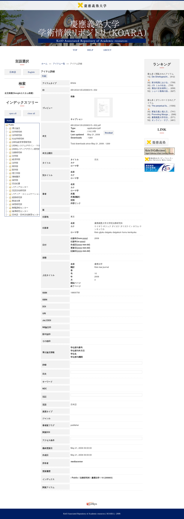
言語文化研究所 (19, 190)
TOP (75, 50)
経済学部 (16, 159)
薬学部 (15, 180)
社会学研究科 (18, 138)
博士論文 (16, 128)
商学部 (15, 166)
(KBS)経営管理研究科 (21, 142)
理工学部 (16, 173)
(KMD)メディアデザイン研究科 (26, 149)
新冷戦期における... (160, 82)
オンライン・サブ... (160, 120)
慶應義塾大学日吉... (160, 117)
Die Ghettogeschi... (160, 76)
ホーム (44, 63)
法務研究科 (17, 152)
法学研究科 (17, 135)
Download (109, 133)
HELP (90, 50)
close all (31, 113)
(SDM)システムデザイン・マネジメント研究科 (33, 145)
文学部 (15, 156)
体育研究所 (17, 204)
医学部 (15, 170)
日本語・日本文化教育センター (26, 214)
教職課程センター (20, 208)
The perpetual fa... (160, 105)
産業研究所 (17, 197)
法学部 (15, 163)
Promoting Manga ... (161, 114)
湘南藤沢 (16, 176)
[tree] (22, 169)
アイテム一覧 (59, 63)
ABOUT (107, 50)
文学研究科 (17, 132)
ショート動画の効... (160, 91)
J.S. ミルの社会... (159, 85)
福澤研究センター (20, 211)
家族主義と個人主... (160, 111)
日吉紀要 (16, 183)
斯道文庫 (16, 201)
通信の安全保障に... (160, 88)
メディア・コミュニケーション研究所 (29, 194)
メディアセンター (20, 187)
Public (9, 120)
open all (12, 113)
